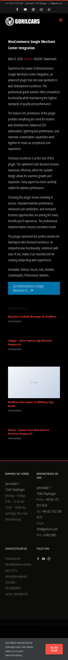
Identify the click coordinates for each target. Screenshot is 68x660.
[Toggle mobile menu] (61, 20)
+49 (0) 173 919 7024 (16, 3)
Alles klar (54, 649)
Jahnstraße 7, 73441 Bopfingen (36, 3)
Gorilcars (28, 58)
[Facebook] (38, 558)
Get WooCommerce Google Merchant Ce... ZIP (28, 288)
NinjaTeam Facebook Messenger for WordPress (32, 316)
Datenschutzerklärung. (13, 655)
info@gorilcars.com (56, 3)
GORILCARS (49, 535)
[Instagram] (48, 558)
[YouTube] (43, 558)
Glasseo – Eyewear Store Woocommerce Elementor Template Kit (28, 431)
